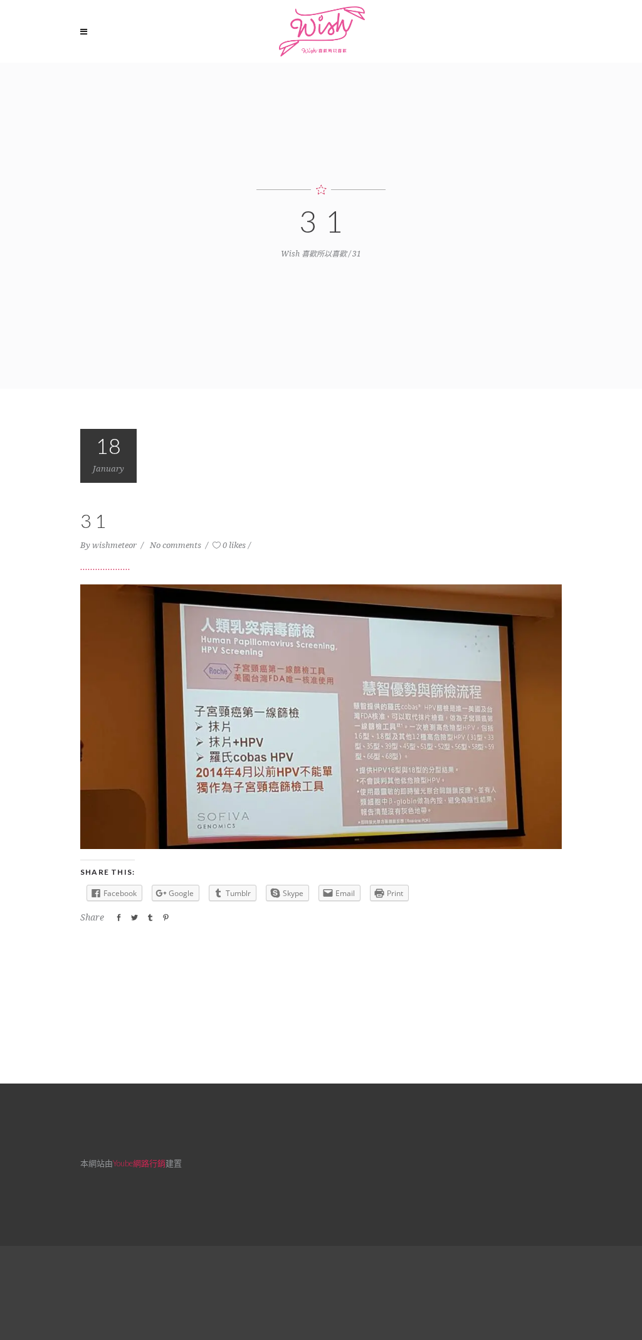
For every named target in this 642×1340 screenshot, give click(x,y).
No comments (176, 545)
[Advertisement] (321, 1291)
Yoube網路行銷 (139, 1163)
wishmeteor (115, 545)
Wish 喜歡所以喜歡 (314, 254)
